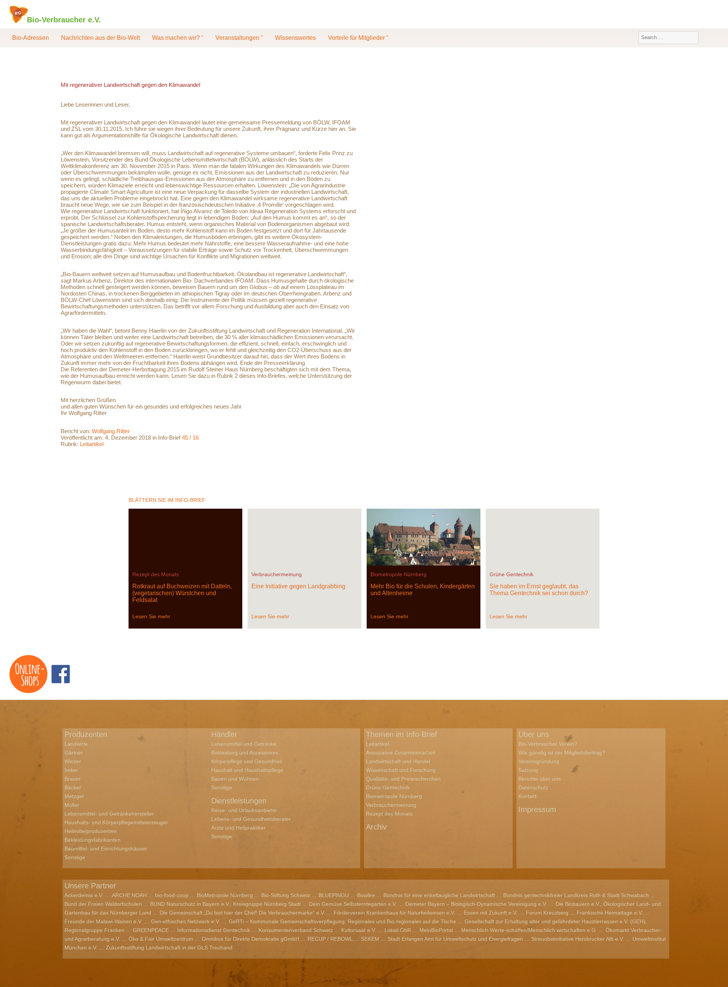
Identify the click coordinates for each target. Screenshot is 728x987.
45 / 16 (190, 437)
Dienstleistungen (239, 801)
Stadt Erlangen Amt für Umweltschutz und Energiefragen (455, 939)
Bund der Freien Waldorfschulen (103, 904)
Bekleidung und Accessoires (244, 753)
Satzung (528, 770)
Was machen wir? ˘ (177, 38)
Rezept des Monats (155, 574)
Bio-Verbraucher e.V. (64, 19)
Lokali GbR (397, 930)
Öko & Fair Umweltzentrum (161, 939)
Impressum (537, 809)
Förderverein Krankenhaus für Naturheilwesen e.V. (394, 913)
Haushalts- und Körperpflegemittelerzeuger (116, 822)
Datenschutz (533, 787)
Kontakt (527, 796)
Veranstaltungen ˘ (239, 38)
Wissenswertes (295, 38)
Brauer (72, 779)
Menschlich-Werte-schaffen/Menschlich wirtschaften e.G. (529, 930)
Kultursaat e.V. (358, 930)
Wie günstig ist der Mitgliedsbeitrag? (561, 753)
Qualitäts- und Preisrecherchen (403, 779)
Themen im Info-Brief (401, 734)
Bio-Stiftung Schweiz (285, 895)
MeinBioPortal (436, 930)
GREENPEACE (151, 930)
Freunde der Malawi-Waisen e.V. (103, 921)
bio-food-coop (171, 895)
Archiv (376, 827)
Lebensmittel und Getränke (243, 744)
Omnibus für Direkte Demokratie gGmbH (250, 939)
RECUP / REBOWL (330, 939)
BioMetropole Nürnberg (225, 895)
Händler (224, 734)
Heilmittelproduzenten (90, 831)
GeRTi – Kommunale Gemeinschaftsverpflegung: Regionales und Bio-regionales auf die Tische (342, 921)
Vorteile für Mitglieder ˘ (358, 38)
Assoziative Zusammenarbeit (400, 753)
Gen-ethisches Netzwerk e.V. (185, 921)
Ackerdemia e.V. (84, 895)
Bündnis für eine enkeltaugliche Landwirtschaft (439, 895)
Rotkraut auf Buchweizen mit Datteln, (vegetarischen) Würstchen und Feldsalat (182, 593)
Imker (71, 770)
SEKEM (370, 939)
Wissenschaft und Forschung (401, 770)
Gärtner (73, 753)
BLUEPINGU (333, 895)
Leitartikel (92, 444)
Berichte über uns (539, 779)
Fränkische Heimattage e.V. (610, 913)
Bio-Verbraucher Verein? (547, 744)
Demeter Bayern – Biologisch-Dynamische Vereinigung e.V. (476, 904)
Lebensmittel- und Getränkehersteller (109, 814)
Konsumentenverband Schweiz (296, 930)
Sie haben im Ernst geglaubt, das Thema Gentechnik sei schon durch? (539, 589)
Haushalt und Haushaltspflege (247, 770)
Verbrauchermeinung (276, 574)
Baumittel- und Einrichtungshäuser (105, 849)
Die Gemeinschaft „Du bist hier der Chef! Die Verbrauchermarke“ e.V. (242, 913)
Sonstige (74, 857)
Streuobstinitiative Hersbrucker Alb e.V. (577, 939)
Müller (71, 805)
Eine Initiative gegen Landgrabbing (298, 586)
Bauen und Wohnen (235, 779)
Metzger (74, 796)
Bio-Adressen (30, 38)
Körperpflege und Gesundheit (246, 761)
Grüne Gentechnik (511, 574)
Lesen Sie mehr (151, 616)
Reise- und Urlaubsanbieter (244, 810)
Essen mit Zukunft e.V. (491, 913)
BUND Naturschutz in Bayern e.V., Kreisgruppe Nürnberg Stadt (225, 904)
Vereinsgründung (538, 761)
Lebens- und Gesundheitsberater (251, 819)
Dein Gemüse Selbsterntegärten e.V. (353, 904)
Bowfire (366, 895)
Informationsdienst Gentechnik (213, 930)
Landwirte (76, 744)
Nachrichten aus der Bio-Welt (100, 38)
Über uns (533, 734)
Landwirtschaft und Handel (398, 761)
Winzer (72, 761)
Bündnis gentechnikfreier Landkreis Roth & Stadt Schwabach (576, 895)
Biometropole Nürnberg (398, 574)
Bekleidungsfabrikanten (92, 840)
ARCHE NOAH (129, 895)
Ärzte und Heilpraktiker (238, 828)
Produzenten (85, 734)
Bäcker (72, 787)
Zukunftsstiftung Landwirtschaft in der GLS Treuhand (169, 948)
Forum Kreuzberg (547, 913)
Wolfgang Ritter (111, 431)
